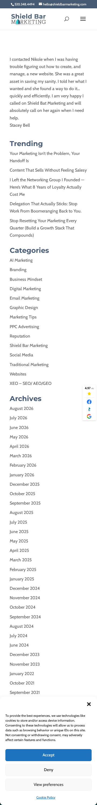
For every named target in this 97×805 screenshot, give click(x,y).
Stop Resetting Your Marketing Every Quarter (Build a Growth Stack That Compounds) (43, 228)
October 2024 (23, 607)
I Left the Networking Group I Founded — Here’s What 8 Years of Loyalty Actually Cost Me (47, 187)
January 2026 (22, 474)
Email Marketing (24, 298)
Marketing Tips (23, 317)
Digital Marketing (25, 288)
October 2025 (22, 493)
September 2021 (25, 692)
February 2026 (23, 465)
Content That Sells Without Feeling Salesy (48, 170)
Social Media (21, 354)
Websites (18, 374)
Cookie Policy (45, 797)
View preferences (48, 784)
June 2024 (19, 645)
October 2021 (22, 683)
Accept (48, 755)
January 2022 (22, 673)
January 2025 (22, 578)
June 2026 (19, 427)
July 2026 (18, 417)
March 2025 (21, 559)
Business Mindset (26, 279)
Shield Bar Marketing (29, 345)
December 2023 (25, 654)
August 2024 (22, 626)
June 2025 (19, 531)
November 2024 (25, 597)
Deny (48, 769)
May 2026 (19, 436)
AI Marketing (21, 260)
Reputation (20, 336)
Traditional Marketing (29, 364)
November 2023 (25, 664)
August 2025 (21, 512)
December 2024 (25, 588)
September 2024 (25, 616)
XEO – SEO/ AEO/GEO (30, 383)
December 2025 (25, 484)
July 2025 (18, 522)
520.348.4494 (24, 4)
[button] (89, 704)
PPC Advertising (24, 326)
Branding (18, 269)
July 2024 (18, 635)
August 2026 (21, 408)
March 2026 (21, 455)
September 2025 (25, 503)
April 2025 (19, 550)
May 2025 (19, 541)
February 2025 (23, 569)
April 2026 (19, 446)
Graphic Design (24, 307)
